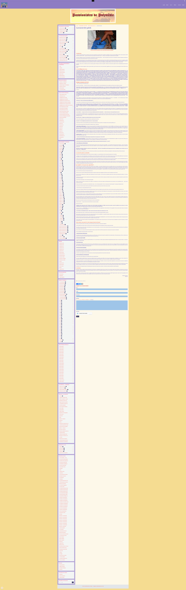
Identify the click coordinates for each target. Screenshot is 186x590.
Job (60, 172)
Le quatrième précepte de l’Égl (63, 489)
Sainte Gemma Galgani (63, 57)
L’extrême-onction (61, 471)
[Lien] (84, 299)
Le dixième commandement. (63, 497)
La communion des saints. (63, 535)
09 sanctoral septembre (63, 294)
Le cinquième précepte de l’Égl (63, 488)
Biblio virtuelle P (61, 367)
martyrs (60, 341)
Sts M (60, 318)
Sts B (60, 301)
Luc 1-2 (60, 175)
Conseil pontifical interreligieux (63, 108)
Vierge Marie (61, 275)
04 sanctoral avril (62, 286)
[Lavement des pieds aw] (102, 39)
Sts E (60, 306)
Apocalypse (61, 145)
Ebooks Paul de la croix (63, 40)
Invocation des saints (62, 512)
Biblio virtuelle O (61, 366)
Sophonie (61, 212)
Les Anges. (60, 553)
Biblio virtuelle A (61, 346)
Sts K (60, 315)
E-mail (77, 291)
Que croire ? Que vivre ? (62, 429)
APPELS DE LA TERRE (62, 386)
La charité (60, 437)
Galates (60, 154)
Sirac (60, 210)
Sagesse (61, 209)
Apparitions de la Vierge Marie (63, 412)
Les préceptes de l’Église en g (63, 495)
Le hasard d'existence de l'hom (63, 440)
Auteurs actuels (61, 381)
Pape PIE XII (61, 126)
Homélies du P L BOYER (62, 83)
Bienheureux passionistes (63, 29)
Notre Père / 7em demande (63, 515)
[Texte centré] (83, 299)
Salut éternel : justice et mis (63, 400)
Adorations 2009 (61, 243)
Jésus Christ (61, 550)
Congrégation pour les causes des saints (65, 103)
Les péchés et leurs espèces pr (63, 460)
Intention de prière (61, 577)
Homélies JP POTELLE (62, 86)
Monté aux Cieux (61, 544)
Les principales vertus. (62, 466)
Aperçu (92, 299)
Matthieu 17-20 (62, 201)
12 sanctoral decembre (63, 298)
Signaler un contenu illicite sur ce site (98, 586)
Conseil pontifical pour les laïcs (63, 109)
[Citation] (82, 299)
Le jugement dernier (62, 432)
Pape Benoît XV (61, 137)
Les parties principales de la (63, 558)
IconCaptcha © (90, 314)
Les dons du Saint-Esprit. (62, 465)
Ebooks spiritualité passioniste (64, 49)
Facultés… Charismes (62, 418)
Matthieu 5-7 (61, 195)
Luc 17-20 (61, 184)
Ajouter (78, 316)
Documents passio (62, 48)
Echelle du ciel (61, 236)
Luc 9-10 (61, 180)
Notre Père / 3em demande (63, 521)
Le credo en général (62, 556)
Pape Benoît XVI (61, 120)
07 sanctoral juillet (62, 291)
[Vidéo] (88, 299)
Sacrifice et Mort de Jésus (63, 547)
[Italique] (77, 299)
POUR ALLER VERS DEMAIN (63, 389)
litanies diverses (61, 252)
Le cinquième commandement (63, 503)
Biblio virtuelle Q (61, 369)
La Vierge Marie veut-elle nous (63, 403)
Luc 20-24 (61, 186)
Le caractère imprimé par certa (63, 480)
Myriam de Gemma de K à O (91, 25)
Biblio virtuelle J (61, 360)
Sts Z (60, 338)
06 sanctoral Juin (62, 289)
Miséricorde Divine (61, 75)
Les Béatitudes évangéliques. (63, 463)
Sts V (60, 332)
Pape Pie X (60, 129)
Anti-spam (77, 311)
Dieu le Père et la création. (63, 555)
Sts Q (60, 324)
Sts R (60, 326)
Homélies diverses (62, 43)
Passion (60, 261)
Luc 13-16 (61, 183)
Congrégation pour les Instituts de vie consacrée (66, 105)
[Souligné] (78, 299)
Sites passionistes (61, 564)
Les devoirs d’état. (61, 486)
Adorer (60, 417)
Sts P (60, 323)
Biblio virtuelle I (61, 358)
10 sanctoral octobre (62, 295)
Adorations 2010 (61, 244)
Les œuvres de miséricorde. (63, 462)
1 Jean (60, 221)
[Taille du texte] (79, 299)
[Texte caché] (85, 299)
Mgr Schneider (61, 449)
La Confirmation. (61, 477)
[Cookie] (2, 588)
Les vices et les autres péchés (63, 459)
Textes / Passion (62, 45)
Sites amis (60, 569)
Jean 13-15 (61, 166)
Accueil (77, 25)
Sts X (60, 335)
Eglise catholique (61, 538)
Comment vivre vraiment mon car (63, 423)
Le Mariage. (61, 468)
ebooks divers (61, 54)
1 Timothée (61, 215)
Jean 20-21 (61, 169)
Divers (60, 138)
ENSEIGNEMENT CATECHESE (83, 25)
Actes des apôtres (62, 143)
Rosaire (60, 267)
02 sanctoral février (62, 283)
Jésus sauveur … (61, 414)
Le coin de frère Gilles (62, 89)
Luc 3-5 (60, 177)
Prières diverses (61, 264)
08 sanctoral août (62, 292)
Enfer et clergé (61, 408)
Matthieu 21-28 (62, 203)
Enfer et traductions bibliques (63, 406)
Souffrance (60, 420)
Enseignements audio (62, 233)
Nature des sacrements (62, 483)
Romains (61, 207)
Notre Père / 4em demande (63, 520)
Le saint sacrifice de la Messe (63, 474)
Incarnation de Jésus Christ (63, 549)
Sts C (60, 303)
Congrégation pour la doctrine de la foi (64, 100)
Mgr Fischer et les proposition (63, 452)
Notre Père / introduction (62, 526)
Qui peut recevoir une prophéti (63, 426)
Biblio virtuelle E (61, 352)
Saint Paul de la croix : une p (63, 60)
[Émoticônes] (90, 299)
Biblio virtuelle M (61, 363)
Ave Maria (60, 514)
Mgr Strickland (61, 448)
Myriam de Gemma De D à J (63, 227)
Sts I (60, 312)
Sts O (60, 321)
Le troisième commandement (63, 506)
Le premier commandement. (63, 509)
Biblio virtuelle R (61, 370)
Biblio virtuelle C (61, 349)
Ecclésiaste (61, 148)
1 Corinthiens (61, 218)
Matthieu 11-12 (62, 198)
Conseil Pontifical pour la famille (63, 106)
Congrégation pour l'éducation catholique (64, 102)
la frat (60, 66)
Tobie (60, 213)
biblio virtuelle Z (61, 378)
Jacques (61, 160)
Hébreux (61, 157)
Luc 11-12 (61, 181)
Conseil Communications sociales (64, 111)
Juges (60, 174)
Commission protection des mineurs (64, 114)
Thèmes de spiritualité (62, 238)
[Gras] (76, 299)
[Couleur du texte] (81, 299)
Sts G (60, 309)
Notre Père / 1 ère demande (63, 524)
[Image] (86, 299)
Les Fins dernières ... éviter (63, 457)
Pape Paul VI (61, 123)
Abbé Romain (61, 451)
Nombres (61, 204)
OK (72, 582)
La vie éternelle (61, 529)
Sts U (60, 330)
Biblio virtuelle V (61, 375)
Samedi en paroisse (62, 72)
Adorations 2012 (61, 247)
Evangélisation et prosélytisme (63, 441)
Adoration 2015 (61, 250)
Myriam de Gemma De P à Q (63, 230)
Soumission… (61, 415)
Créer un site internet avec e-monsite (87, 586)
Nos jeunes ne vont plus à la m (63, 435)
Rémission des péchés (62, 532)
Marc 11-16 (61, 192)
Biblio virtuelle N (61, 364)
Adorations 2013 (61, 249)
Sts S (60, 327)
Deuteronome (61, 146)
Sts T (60, 329)
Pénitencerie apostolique (62, 117)
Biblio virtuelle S (61, 372)
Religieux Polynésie (62, 566)
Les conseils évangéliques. (63, 485)
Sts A (60, 300)
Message (77, 298)
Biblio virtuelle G (61, 355)
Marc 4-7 (61, 189)
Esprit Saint (60, 541)
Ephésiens (61, 149)
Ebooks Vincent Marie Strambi (63, 42)
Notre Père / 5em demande (63, 518)
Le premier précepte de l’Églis (63, 494)
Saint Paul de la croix (62, 52)
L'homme (60, 552)
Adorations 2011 (61, 246)
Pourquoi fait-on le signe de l (63, 438)
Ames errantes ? (61, 409)
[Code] (89, 299)
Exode (60, 152)
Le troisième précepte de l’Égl (63, 491)
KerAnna (61, 46)
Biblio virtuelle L (61, 361)
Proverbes (61, 206)
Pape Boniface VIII (62, 135)
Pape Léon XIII (61, 132)
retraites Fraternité (61, 69)
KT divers (61, 235)
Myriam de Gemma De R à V (63, 232)
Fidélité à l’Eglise (61, 411)
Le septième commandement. (63, 500)
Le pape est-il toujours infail (63, 397)
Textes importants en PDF (62, 94)
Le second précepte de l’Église (63, 492)
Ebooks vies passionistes (63, 51)
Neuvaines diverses (62, 255)
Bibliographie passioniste (63, 37)
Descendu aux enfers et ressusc (63, 546)
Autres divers (61, 32)
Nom (77, 287)
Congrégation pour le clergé (63, 97)
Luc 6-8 (60, 178)
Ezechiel (61, 151)
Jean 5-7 (61, 163)
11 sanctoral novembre (63, 297)
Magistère (61, 446)
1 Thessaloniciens (62, 224)
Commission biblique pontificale (63, 112)
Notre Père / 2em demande (63, 523)
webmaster (60, 574)
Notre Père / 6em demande (63, 517)
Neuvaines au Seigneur (62, 258)
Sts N (60, 320)
